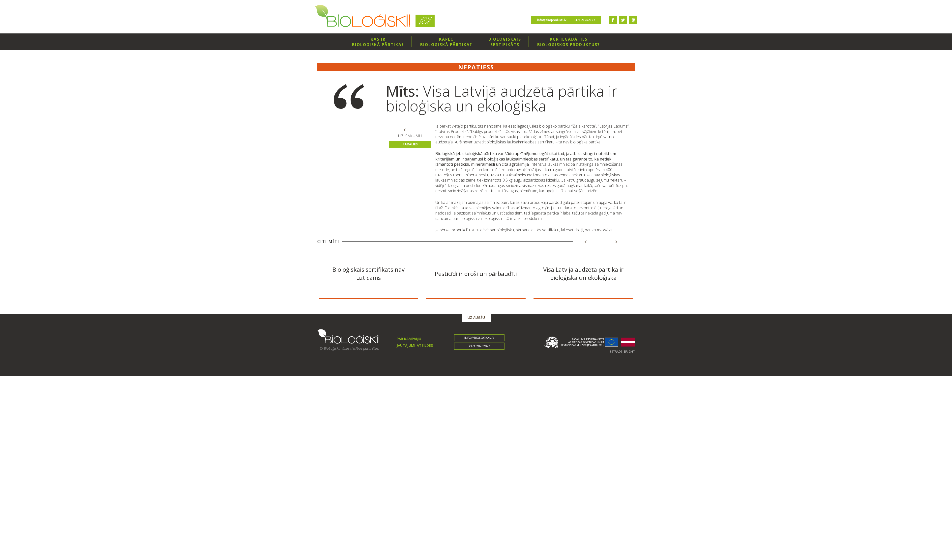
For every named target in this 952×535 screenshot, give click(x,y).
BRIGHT (629, 351)
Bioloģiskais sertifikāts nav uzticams (368, 273)
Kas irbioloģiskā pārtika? (378, 41)
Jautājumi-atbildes (415, 345)
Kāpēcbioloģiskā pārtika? (446, 41)
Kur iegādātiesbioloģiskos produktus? (568, 41)
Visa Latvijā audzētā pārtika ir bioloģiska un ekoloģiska (583, 273)
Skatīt (368, 290)
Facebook (613, 20)
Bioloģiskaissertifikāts (504, 41)
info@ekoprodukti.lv (551, 20)
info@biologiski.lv (479, 338)
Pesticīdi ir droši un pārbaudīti (476, 273)
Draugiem (633, 20)
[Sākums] (363, 16)
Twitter (623, 20)
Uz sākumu (410, 136)
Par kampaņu (409, 338)
